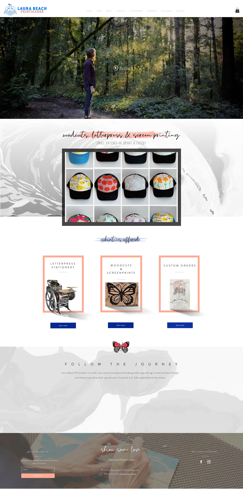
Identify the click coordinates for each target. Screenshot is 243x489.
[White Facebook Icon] (201, 461)
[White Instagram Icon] (209, 461)
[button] (237, 10)
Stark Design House (128, 473)
